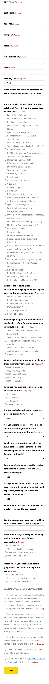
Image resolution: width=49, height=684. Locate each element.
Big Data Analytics (15, 269)
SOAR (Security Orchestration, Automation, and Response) (25, 216)
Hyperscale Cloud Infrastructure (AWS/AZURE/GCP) (21, 305)
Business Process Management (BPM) (23, 280)
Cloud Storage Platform (17, 310)
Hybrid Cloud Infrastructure (19, 300)
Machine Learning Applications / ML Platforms (22, 127)
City (9, 67)
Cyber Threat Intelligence (18, 132)
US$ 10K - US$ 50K (15, 367)
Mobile (11, 45)
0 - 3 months (12, 394)
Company (12, 34)
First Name (13, 1)
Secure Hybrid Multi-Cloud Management (24, 337)
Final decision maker (16, 545)
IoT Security (12, 242)
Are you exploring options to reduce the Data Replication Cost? (23, 412)
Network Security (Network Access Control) (22, 265)
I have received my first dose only (21, 578)
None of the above (15, 354)
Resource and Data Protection (20, 235)
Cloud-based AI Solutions (18, 180)
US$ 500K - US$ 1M (15, 377)
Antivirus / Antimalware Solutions (21, 201)
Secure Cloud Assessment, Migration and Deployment (24, 332)
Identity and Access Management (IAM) (24, 259)
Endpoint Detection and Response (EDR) (24, 221)
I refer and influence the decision (21, 552)
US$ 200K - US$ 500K (16, 374)
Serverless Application (16, 170)
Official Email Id (15, 56)
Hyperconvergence (15, 187)
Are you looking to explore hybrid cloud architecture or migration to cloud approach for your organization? (23, 428)
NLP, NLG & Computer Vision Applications (25, 153)
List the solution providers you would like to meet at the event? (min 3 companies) (24, 522)
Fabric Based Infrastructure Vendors (22, 197)
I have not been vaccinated (19, 581)
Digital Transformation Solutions (21, 273)
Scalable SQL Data (15, 173)
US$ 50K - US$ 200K (16, 371)
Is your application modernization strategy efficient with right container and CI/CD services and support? (24, 469)
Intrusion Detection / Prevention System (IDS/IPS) (24, 254)
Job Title (11, 23)
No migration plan (15, 314)
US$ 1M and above (15, 381)
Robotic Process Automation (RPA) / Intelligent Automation (22, 120)
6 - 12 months (13, 401)
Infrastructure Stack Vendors (19, 194)
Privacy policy (13, 662)
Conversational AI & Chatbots (20, 142)
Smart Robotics (13, 139)
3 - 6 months (12, 397)
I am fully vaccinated (16, 574)
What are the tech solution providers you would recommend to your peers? (23, 507)
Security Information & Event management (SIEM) (19, 210)
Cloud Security (13, 232)
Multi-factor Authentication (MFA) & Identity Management (23, 227)
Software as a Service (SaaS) (19, 156)
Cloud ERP (11, 184)
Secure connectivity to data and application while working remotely (22, 349)
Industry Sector (15, 78)
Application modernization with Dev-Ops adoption (24, 342)
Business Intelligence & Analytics (21, 135)
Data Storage (12, 177)
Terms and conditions (36, 658)
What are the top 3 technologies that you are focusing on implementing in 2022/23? (24, 91)
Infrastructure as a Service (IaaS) (21, 163)
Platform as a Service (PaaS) (19, 160)
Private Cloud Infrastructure (19, 296)
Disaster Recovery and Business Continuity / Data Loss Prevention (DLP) (25, 247)
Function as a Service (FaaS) (19, 166)
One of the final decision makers (21, 549)
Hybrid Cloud (13, 190)
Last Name (13, 12)
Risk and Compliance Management (22, 239)
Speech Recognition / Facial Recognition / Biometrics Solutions (25, 148)
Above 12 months (14, 404)
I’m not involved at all (16, 555)
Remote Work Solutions (17, 115)
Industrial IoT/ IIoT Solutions (19, 276)
